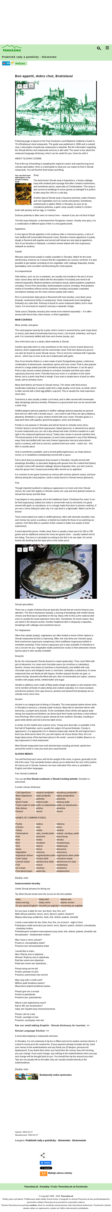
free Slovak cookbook (38, 779)
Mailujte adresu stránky (60, 1173)
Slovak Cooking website (65, 779)
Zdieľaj (47, 1163)
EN (8, 63)
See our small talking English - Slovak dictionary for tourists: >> (52, 1025)
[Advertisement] (56, 22)
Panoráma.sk (67, 1196)
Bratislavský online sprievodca (56, 1075)
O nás (54, 1186)
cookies (33, 1205)
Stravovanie (79, 1140)
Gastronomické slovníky (27, 883)
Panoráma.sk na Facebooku (73, 1186)
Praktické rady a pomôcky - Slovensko (29, 57)
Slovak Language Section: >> (32, 1031)
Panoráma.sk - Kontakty (36, 1186)
